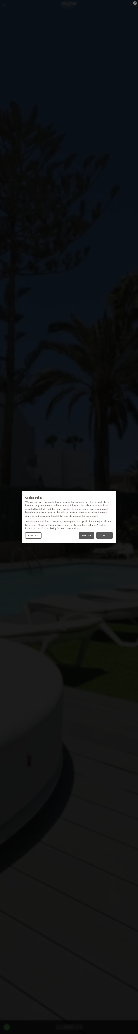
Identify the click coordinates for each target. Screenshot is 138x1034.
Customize (33, 535)
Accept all (104, 535)
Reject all (86, 535)
